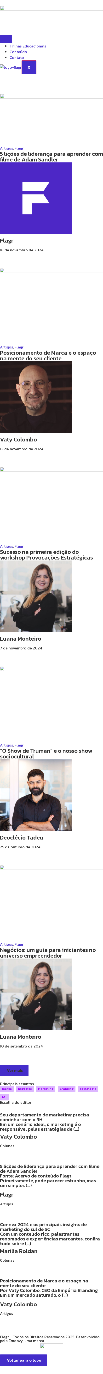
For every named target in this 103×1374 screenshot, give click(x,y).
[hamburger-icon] (6, 39)
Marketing (45, 1089)
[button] (14, 1070)
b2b (4, 1097)
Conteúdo (18, 52)
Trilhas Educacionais (28, 46)
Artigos (6, 148)
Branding (67, 1089)
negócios (25, 1089)
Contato (17, 57)
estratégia (88, 1089)
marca (7, 1089)
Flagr (19, 148)
